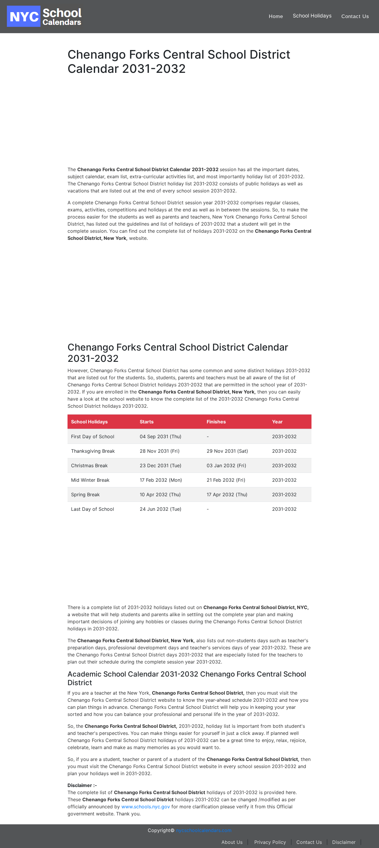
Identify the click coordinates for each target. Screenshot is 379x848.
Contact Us (355, 16)
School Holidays (312, 15)
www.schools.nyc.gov (145, 807)
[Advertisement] (34, 188)
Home (276, 16)
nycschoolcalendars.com (204, 830)
